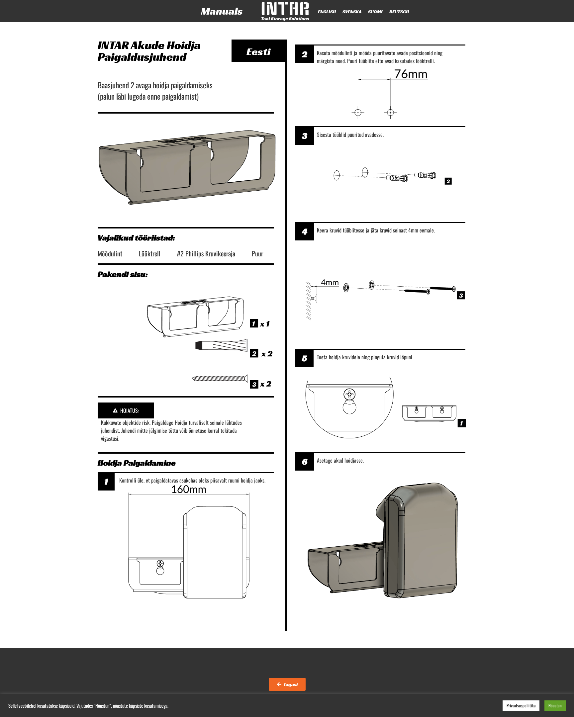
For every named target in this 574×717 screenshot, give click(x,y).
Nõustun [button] (555, 705)
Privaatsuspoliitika (521, 705)
